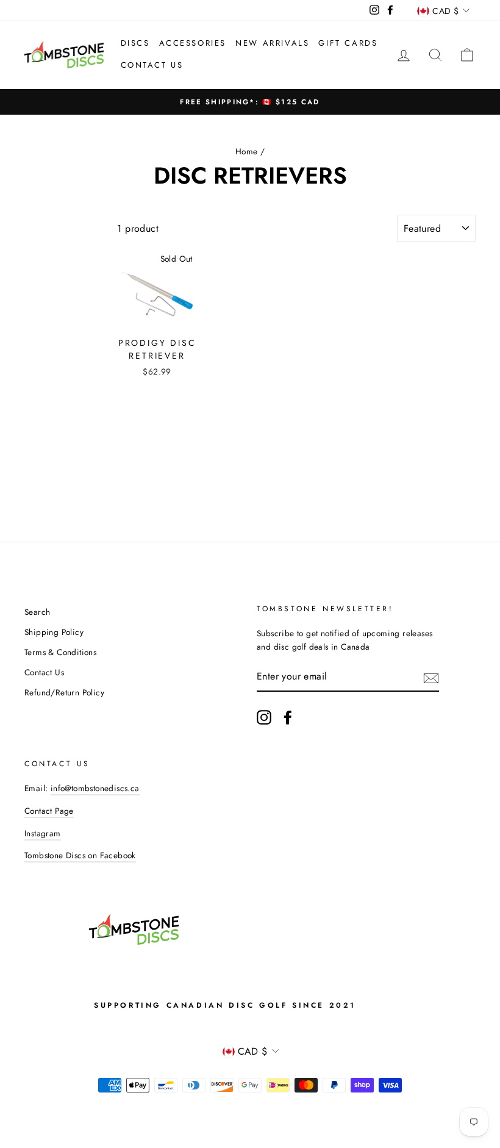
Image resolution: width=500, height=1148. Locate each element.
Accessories (193, 43)
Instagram (42, 833)
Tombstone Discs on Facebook (80, 855)
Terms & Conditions (60, 652)
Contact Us (152, 65)
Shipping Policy (54, 632)
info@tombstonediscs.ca (95, 788)
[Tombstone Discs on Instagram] (264, 717)
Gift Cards (347, 43)
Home (246, 151)
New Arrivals (272, 43)
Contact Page (49, 811)
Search (37, 612)
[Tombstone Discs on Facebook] (287, 717)
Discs (135, 43)
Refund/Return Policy (64, 692)
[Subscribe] (431, 677)
